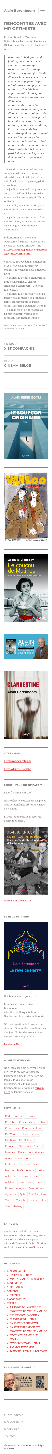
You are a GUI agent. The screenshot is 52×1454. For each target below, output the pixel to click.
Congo (26, 1128)
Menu (43, 10)
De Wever (11, 1134)
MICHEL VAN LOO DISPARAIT (27, 1279)
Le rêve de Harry (13, 1044)
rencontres (9, 328)
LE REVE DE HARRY (21, 1275)
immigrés (24, 1164)
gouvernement (14, 1158)
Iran (35, 1164)
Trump (9, 1200)
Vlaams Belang (13, 1206)
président (10, 1182)
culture (37, 1128)
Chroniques (12, 1128)
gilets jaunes (36, 1152)
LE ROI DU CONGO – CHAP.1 (26, 1343)
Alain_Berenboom (12, 325)
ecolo (35, 1134)
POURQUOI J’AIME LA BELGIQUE (28, 1351)
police (41, 1170)
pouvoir (35, 1176)
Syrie (22, 1194)
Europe (38, 1146)
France (22, 1152)
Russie (9, 1188)
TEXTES (11, 1303)
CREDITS (15, 1295)
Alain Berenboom (19, 11)
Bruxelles (10, 1122)
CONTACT (12, 1291)
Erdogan (10, 1146)
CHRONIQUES (15, 1287)
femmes (10, 1152)
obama (30, 1170)
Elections (10, 1140)
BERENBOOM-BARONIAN (24, 1315)
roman (39, 1182)
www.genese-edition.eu (29, 1247)
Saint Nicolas (36, 1188)
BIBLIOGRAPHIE (16, 1271)
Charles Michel (27, 1122)
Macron (9, 1170)
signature (10, 1194)
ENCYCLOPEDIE (16, 1299)
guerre (30, 1158)
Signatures (20, 328)
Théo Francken (37, 1194)
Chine (42, 1122)
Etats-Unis (24, 1146)
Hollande (10, 1164)
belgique (30, 1116)
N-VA (20, 1170)
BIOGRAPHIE (14, 1283)
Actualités (40, 325)
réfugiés (21, 1188)
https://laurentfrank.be (17, 769)
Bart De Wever (13, 1116)
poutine (23, 1176)
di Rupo (24, 1134)
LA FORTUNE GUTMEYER (24, 1323)
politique (10, 1176)
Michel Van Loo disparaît (18, 900)
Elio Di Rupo (26, 1140)
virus (43, 1200)
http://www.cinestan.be (17, 761)
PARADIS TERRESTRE (22, 1347)
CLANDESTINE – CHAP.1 (24, 1319)
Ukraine (33, 1200)
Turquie (20, 1200)
